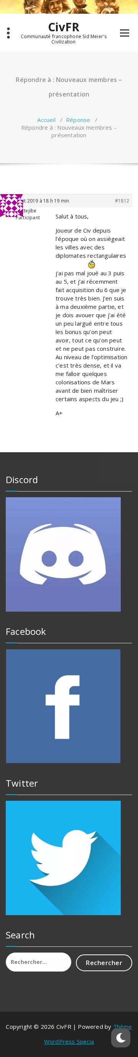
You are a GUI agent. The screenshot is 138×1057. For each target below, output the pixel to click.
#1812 (122, 201)
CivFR (64, 27)
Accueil (46, 120)
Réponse (78, 120)
